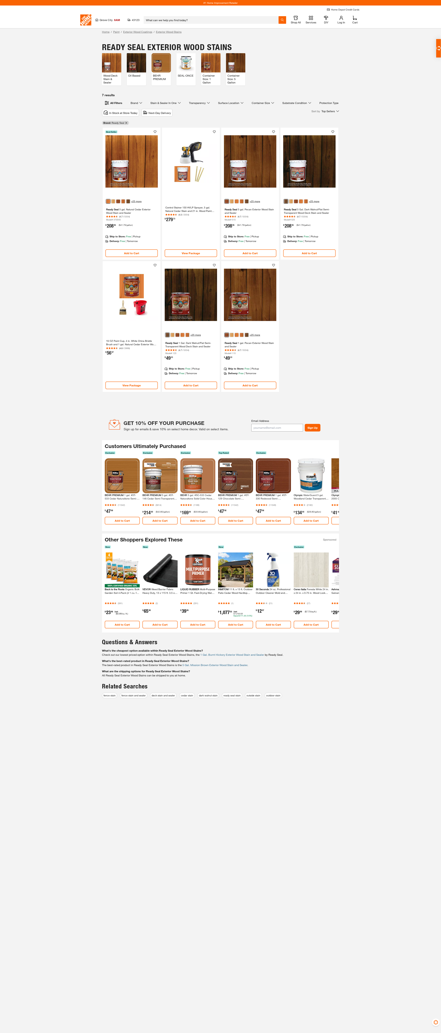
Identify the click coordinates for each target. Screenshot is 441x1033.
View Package (191, 253)
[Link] (132, 194)
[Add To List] (155, 132)
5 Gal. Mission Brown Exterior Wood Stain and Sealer (214, 665)
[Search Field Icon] (282, 20)
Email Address (260, 420)
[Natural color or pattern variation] (113, 201)
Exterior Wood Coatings (137, 31)
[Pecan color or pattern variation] (118, 201)
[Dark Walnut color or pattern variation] (128, 201)
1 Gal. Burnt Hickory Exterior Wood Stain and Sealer (232, 654)
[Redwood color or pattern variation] (123, 201)
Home (106, 31)
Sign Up (312, 427)
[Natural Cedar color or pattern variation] (108, 201)
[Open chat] (438, 48)
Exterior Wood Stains (169, 31)
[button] (325, 111)
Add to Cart (131, 253)
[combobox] (211, 20)
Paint (116, 31)
